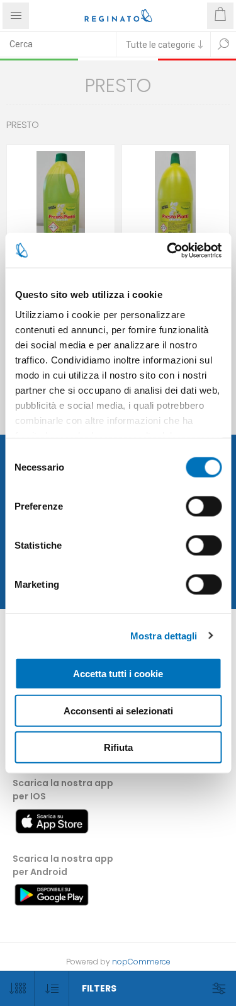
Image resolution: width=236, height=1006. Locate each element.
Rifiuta (118, 747)
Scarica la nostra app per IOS (63, 790)
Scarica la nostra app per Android (63, 865)
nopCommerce (141, 961)
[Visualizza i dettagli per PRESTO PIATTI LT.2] (60, 198)
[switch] (204, 506)
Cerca (223, 44)
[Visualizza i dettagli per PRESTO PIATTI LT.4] (175, 198)
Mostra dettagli (164, 635)
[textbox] (58, 44)
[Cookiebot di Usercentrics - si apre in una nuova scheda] (168, 250)
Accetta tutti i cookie (118, 673)
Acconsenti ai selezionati (118, 710)
